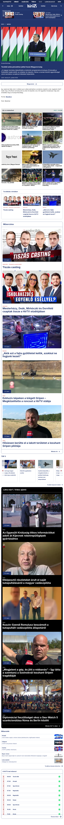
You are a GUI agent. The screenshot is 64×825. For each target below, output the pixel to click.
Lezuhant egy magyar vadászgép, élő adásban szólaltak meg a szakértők (9, 473)
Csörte (4, 748)
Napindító (16, 790)
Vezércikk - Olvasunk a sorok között (11, 207)
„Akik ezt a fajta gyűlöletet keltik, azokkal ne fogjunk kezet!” (51, 212)
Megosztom (30, 84)
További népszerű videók (54, 484)
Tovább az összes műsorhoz (52, 766)
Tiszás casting (19, 14)
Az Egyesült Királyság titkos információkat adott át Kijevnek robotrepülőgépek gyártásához (29, 535)
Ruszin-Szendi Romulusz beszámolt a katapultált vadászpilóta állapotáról (26, 626)
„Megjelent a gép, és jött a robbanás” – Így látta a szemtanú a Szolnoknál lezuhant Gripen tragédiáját (31, 672)
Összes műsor (55, 816)
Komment (25, 207)
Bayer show (5, 754)
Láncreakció (5, 760)
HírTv (2, 24)
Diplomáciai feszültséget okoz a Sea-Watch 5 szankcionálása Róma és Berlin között (30, 719)
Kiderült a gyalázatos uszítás (25, 472)
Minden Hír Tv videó (51, 726)
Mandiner (9, 97)
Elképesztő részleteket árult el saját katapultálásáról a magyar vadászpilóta (27, 581)
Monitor (44, 207)
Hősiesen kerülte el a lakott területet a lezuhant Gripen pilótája (31, 444)
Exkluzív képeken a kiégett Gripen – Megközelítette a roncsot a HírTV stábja (27, 400)
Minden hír (54, 451)
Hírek (4, 395)
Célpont (4, 741)
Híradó (4, 735)
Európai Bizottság (5, 63)
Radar (14, 800)
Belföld (9, 24)
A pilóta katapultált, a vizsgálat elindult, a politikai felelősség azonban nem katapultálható (43, 475)
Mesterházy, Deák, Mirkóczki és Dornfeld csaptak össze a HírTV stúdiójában (54, 16)
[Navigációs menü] (2, 5)
